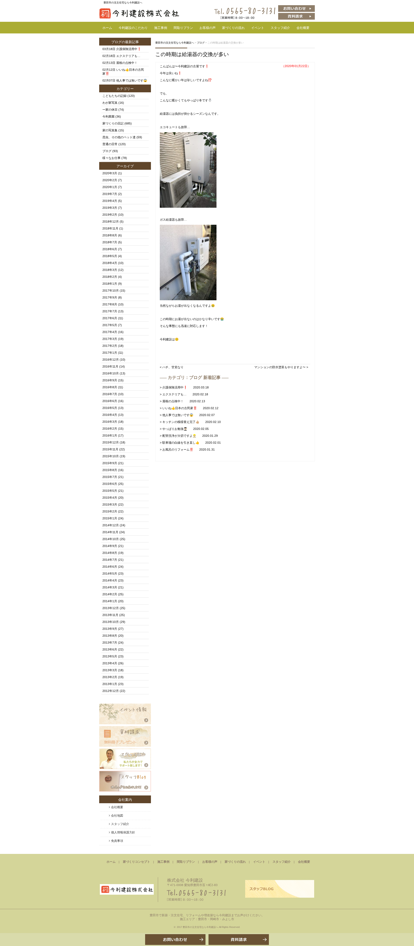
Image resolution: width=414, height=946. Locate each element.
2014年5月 (109, 573)
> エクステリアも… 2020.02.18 (184, 394)
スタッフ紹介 (280, 28)
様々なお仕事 (111, 158)
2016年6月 (109, 401)
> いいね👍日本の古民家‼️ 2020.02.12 (189, 408)
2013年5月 (109, 656)
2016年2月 (109, 428)
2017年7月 (109, 311)
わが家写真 (110, 102)
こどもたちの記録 (114, 95)
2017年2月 (109, 345)
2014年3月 (109, 587)
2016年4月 (109, 414)
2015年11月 (110, 449)
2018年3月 (109, 270)
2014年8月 (109, 553)
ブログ (116, 42)
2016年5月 (109, 408)
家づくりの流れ (233, 28)
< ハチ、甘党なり (171, 367)
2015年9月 (109, 463)
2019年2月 (109, 214)
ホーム (107, 28)
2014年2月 (109, 594)
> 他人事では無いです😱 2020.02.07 (187, 415)
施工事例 (160, 28)
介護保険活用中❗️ (128, 49)
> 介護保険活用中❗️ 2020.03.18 (184, 387)
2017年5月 (109, 325)
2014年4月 (109, 580)
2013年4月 (109, 663)
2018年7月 (109, 242)
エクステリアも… (128, 56)
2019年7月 (109, 194)
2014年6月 (109, 566)
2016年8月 (109, 387)
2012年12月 (110, 691)
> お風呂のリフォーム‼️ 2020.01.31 (187, 449)
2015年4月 (109, 497)
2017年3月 (109, 339)
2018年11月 (110, 228)
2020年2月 (109, 180)
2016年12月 (110, 359)
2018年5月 (109, 256)
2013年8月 (109, 635)
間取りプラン (183, 28)
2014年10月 (110, 539)
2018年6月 (109, 249)
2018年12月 (110, 221)
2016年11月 (110, 366)
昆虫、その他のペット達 (119, 137)
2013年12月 (110, 608)
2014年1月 (109, 601)
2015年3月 (109, 504)
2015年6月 (109, 484)
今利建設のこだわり (133, 28)
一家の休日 (110, 109)
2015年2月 (109, 511)
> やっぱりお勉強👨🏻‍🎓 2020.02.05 (184, 429)
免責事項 (117, 840)
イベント (257, 28)
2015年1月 (109, 518)
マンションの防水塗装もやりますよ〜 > (281, 367)
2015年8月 (109, 470)
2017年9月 (109, 297)
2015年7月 (109, 477)
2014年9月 (109, 546)
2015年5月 (109, 490)
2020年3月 (109, 173)
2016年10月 (110, 373)
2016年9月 (109, 380)
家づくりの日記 (113, 123)
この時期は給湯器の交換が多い (192, 54)
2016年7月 (109, 394)
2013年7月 (109, 642)
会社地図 (117, 815)
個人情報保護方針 (123, 832)
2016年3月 (109, 421)
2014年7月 (109, 559)
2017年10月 (110, 290)
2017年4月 (109, 332)
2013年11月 (110, 615)
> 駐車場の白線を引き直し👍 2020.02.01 (190, 442)
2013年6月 (109, 649)
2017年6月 (109, 318)
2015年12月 (110, 442)
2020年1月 (109, 187)
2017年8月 (109, 304)
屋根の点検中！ (126, 62)
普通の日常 (110, 144)
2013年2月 (109, 677)
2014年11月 (110, 532)
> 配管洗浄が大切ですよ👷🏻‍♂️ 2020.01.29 (189, 435)
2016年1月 (109, 435)
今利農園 (108, 116)
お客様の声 (207, 28)
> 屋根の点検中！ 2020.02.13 (182, 401)
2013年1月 (109, 684)
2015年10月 (110, 456)
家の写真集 (110, 130)
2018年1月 (109, 283)
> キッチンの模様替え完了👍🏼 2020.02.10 (190, 422)
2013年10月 (110, 622)
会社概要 (302, 28)
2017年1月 (109, 352)
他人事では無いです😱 (131, 80)
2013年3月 (109, 670)
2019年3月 (109, 207)
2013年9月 (109, 628)
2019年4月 (109, 201)
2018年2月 (109, 276)
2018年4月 (109, 263)
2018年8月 (109, 235)
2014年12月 (110, 525)
